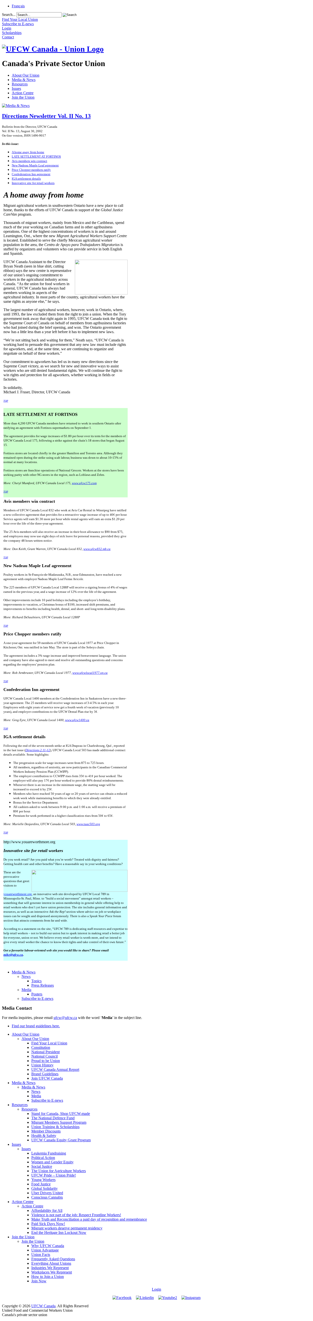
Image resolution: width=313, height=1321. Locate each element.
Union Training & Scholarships (55, 1127)
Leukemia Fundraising (48, 1153)
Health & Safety (43, 1136)
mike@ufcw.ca (13, 955)
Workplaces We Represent (51, 1272)
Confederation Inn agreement (31, 174)
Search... (8, 14)
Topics (36, 981)
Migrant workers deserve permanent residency (66, 1228)
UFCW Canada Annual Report (55, 1069)
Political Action (43, 1158)
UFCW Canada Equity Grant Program (61, 1140)
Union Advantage (45, 1250)
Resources (20, 84)
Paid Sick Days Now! (48, 1224)
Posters (36, 994)
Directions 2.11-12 (37, 750)
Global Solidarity (44, 1188)
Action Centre (23, 93)
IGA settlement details (26, 178)
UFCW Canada (43, 1306)
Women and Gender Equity (52, 1162)
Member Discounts (46, 1131)
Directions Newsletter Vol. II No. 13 (46, 116)
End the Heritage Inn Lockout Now (58, 1232)
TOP (5, 400)
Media (26, 990)
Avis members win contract (29, 161)
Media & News (23, 80)
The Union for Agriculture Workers (58, 1171)
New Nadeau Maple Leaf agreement (35, 165)
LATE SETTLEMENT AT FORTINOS (36, 156)
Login (156, 1289)
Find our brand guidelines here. (36, 1026)
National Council (44, 1056)
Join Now (38, 1281)
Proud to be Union (45, 1061)
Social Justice (41, 1166)
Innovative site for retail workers (33, 183)
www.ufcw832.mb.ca (97, 549)
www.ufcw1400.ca (77, 720)
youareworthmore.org (17, 894)
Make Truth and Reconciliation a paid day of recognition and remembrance (89, 1219)
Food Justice (41, 1184)
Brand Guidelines (44, 1074)
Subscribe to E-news (37, 998)
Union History (42, 1065)
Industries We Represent (50, 1268)
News (26, 976)
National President (45, 1052)
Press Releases (42, 985)
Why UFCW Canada (47, 1246)
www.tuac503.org (88, 824)
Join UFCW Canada (47, 1078)
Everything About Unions (51, 1263)
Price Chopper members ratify (31, 170)
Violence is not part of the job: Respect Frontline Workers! (76, 1215)
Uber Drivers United (47, 1193)
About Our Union (25, 75)
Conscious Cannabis (47, 1197)
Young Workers (43, 1180)
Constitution (40, 1047)
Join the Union (23, 97)
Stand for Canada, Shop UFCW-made (60, 1113)
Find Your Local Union (49, 1043)
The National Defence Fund (53, 1118)
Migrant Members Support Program (58, 1122)
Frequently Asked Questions (53, 1259)
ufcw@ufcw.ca (65, 1018)
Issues (16, 88)
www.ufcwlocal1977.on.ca (90, 673)
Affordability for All (46, 1210)
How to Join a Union (47, 1276)
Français (18, 6)
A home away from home (28, 152)
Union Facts (40, 1254)
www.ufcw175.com (84, 483)
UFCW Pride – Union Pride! (53, 1175)
